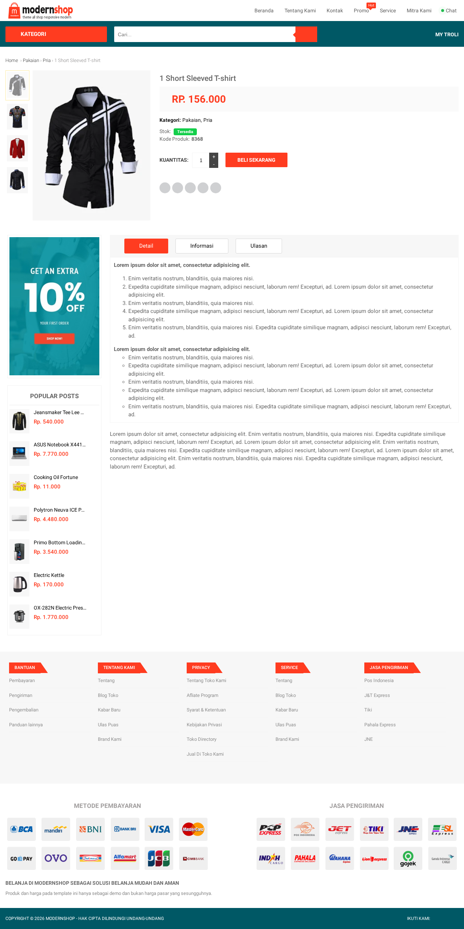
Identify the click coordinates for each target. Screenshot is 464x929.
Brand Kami (109, 739)
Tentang (106, 680)
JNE (368, 739)
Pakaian (191, 120)
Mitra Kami (419, 10)
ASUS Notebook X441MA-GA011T (60, 444)
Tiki (368, 710)
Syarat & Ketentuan (206, 710)
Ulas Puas (108, 724)
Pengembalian (23, 710)
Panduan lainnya (26, 724)
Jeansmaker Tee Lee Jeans (60, 412)
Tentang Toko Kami (206, 680)
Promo (361, 10)
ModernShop (60, 918)
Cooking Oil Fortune (56, 477)
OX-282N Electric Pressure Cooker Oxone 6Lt (60, 608)
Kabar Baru (109, 710)
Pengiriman (20, 695)
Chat (451, 10)
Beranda (264, 10)
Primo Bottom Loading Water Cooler (60, 542)
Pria (207, 120)
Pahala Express (380, 724)
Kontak (335, 10)
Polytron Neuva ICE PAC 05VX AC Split (60, 510)
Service (388, 10)
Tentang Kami (300, 10)
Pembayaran (22, 680)
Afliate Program (202, 695)
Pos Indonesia (379, 680)
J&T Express (377, 695)
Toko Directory (201, 739)
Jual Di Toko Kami (205, 754)
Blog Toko (108, 695)
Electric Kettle (49, 575)
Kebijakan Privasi (204, 724)
